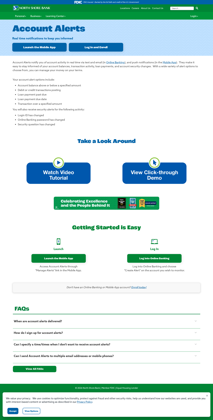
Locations (125, 8)
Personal (20, 16)
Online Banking (115, 62)
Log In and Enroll (96, 47)
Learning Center (55, 16)
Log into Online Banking (154, 258)
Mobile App (169, 62)
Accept (13, 411)
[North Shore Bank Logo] (32, 8)
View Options (31, 411)
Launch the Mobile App (39, 47)
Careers (135, 8)
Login (193, 16)
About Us (145, 8)
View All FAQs (34, 369)
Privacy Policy (84, 402)
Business (35, 16)
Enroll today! (138, 287)
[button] (58, 169)
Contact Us (157, 8)
